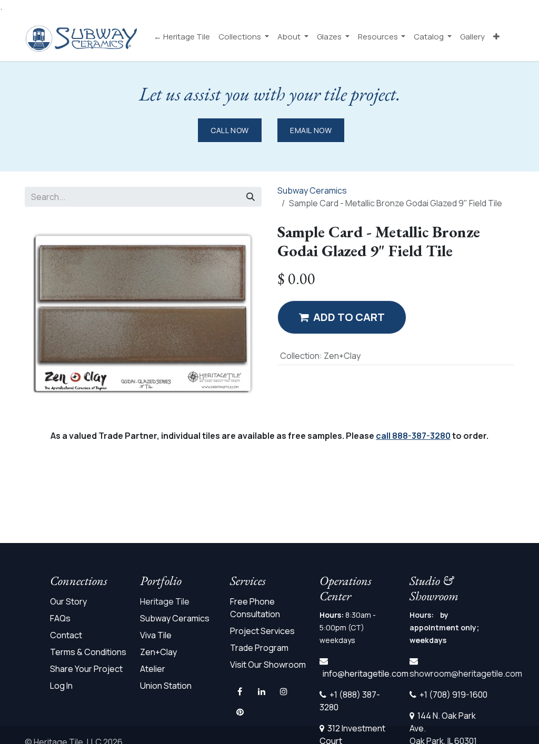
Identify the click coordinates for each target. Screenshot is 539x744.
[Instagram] (283, 691)
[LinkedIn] (261, 691)
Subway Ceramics (312, 190)
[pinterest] (240, 711)
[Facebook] (240, 691)
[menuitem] (181, 37)
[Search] (250, 197)
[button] (341, 317)
